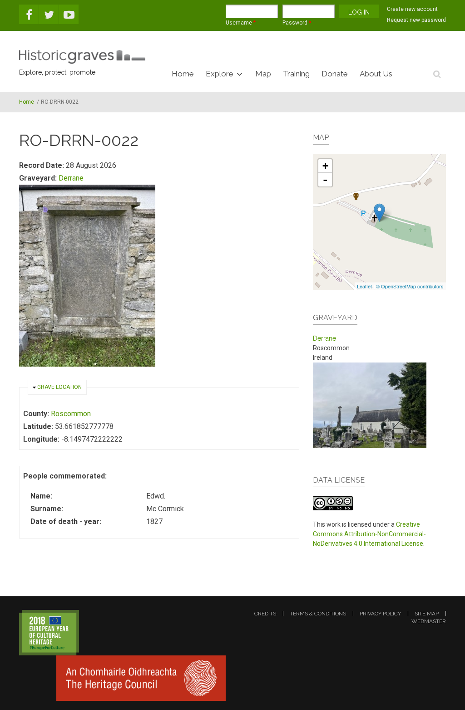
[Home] (82, 57)
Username (241, 23)
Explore (219, 73)
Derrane (71, 178)
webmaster (428, 621)
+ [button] (325, 165)
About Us (376, 73)
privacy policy (380, 613)
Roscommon (71, 413)
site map (427, 613)
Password (296, 23)
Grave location (59, 387)
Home (183, 73)
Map (263, 73)
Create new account (412, 9)
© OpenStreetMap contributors (410, 286)
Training (296, 73)
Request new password (416, 20)
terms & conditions (318, 613)
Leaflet (364, 286)
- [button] (325, 179)
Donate (335, 73)
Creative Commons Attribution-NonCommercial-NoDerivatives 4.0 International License (369, 534)
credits (265, 613)
